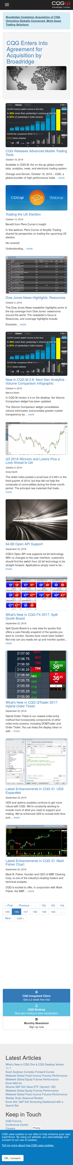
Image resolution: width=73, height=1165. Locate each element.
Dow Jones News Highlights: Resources (35, 297)
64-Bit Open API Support (24, 543)
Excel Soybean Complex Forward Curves (30, 1072)
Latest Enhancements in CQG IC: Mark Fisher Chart (35, 862)
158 (36, 912)
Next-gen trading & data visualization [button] (36, 1011)
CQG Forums (14, 1121)
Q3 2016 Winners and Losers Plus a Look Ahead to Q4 (33, 460)
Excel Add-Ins (14, 1083)
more (61, 178)
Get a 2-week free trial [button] (36, 997)
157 (26, 912)
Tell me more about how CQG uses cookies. (28, 1145)
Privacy (36, 1127)
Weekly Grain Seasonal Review (24, 1098)
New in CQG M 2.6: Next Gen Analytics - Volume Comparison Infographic (36, 381)
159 (45, 912)
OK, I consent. (12, 1158)
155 (8, 912)
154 (63, 905)
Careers (10, 1128)
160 (54, 912)
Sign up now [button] (36, 1025)
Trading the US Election (23, 214)
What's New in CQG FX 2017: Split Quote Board (32, 616)
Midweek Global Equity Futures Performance (32, 1079)
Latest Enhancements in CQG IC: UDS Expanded (35, 790)
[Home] (61, 4)
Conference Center (17, 1125)
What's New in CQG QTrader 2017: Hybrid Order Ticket (32, 704)
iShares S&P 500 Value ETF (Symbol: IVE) (31, 1087)
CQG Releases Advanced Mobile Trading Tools (36, 152)
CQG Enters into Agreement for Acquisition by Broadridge (27, 52)
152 (44, 905)
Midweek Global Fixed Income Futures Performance (36, 1075)
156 (17, 912)
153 (54, 905)
